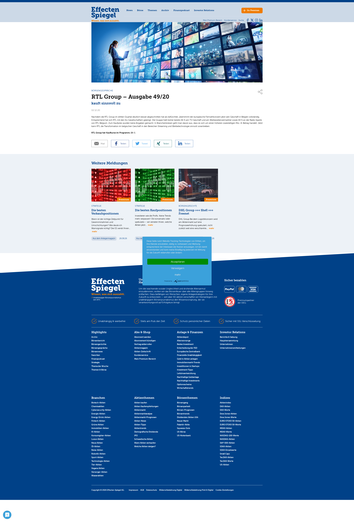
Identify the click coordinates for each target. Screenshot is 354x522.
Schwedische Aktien (143, 439)
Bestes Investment (185, 344)
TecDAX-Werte (226, 461)
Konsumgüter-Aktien (101, 435)
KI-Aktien (95, 432)
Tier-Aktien (96, 465)
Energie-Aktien (98, 414)
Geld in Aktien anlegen (187, 359)
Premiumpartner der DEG (246, 301)
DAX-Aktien (225, 406)
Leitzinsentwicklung (186, 373)
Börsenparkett (183, 406)
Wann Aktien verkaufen (145, 443)
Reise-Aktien (97, 450)
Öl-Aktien (95, 446)
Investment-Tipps (185, 370)
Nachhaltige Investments (188, 381)
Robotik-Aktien (98, 454)
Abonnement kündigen (145, 341)
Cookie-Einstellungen (225, 490)
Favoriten (95, 355)
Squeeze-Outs (183, 428)
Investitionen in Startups (188, 366)
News (129, 10)
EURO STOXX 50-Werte (230, 425)
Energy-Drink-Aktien (100, 417)
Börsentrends (183, 414)
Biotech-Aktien (98, 403)
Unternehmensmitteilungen (233, 348)
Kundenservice (141, 355)
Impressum (133, 490)
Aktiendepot (182, 337)
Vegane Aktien (98, 468)
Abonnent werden (142, 337)
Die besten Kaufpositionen (153, 210)
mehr (94, 231)
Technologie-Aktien (100, 461)
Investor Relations (204, 10)
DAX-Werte (225, 410)
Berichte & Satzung (228, 337)
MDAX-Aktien (226, 428)
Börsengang (182, 403)
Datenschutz (151, 490)
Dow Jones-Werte (228, 417)
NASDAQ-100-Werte (229, 435)
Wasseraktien (97, 475)
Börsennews (97, 351)
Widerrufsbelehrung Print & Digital (198, 490)
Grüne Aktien (97, 425)
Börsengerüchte (98, 344)
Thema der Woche (99, 366)
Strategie (95, 362)
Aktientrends (140, 428)
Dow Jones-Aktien (228, 414)
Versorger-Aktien (99, 472)
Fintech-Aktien (98, 421)
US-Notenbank (184, 435)
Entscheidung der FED (187, 348)
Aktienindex (225, 403)
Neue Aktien (97, 443)
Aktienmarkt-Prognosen (145, 417)
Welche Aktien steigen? (145, 446)
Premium (253, 10)
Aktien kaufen (140, 403)
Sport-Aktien (97, 457)
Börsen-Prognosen (185, 410)
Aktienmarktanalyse (143, 414)
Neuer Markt (182, 421)
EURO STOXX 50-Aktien (230, 421)
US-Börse (181, 432)
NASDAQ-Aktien (227, 439)
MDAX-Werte (226, 432)
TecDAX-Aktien (227, 457)
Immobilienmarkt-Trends (188, 362)
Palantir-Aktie (183, 425)
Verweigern (177, 268)
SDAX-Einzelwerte (228, 450)
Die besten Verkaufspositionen (105, 212)
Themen (152, 10)
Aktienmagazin (141, 348)
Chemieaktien (97, 406)
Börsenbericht (98, 341)
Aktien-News (140, 421)
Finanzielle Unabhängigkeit (189, 355)
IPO (136, 435)
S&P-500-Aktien (227, 443)
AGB (142, 490)
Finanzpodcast (181, 10)
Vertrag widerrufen (143, 344)
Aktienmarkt (140, 410)
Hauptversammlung (229, 341)
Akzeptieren (178, 261)
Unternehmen (226, 344)
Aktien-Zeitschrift (142, 351)
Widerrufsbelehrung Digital (170, 490)
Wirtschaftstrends (185, 388)
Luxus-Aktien (97, 439)
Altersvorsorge (183, 341)
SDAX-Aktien (225, 446)
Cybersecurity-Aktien (101, 410)
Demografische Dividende (146, 432)
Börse (140, 10)
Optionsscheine (184, 384)
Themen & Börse (98, 370)
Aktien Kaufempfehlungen (146, 406)
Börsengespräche (99, 348)
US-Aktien (224, 465)
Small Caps (225, 454)
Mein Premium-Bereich (145, 359)
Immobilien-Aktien (100, 428)
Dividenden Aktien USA (187, 417)
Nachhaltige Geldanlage (188, 377)
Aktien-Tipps (140, 425)
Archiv (165, 10)
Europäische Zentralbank (188, 351)
